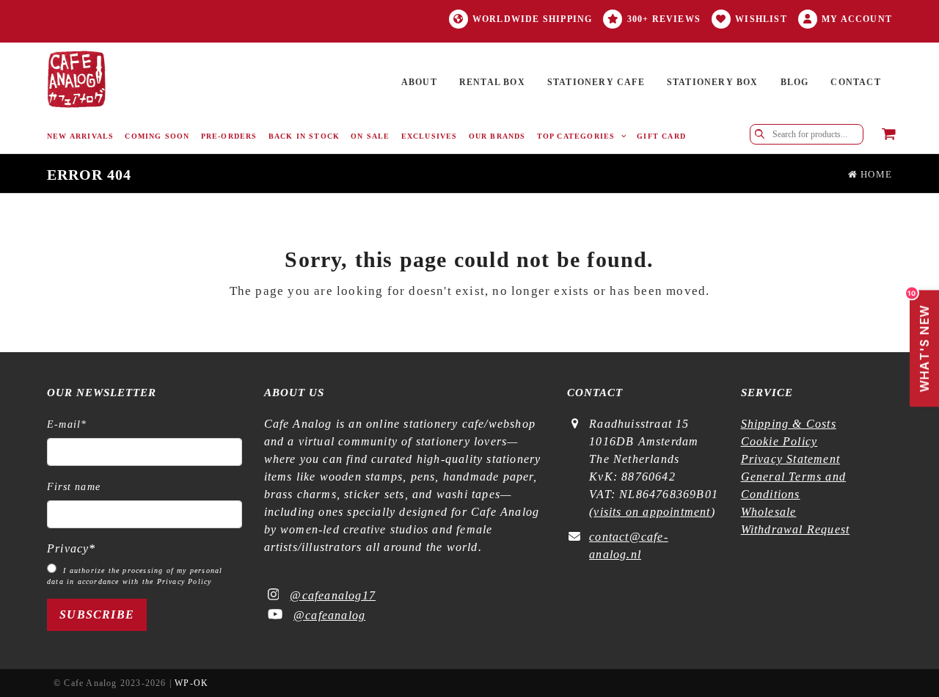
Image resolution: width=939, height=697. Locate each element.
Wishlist (761, 19)
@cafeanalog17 (333, 595)
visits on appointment (651, 512)
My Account (857, 19)
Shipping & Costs (788, 423)
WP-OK (191, 683)
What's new (921, 342)
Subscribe (96, 614)
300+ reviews (664, 19)
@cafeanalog (329, 615)
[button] (889, 135)
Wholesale (769, 512)
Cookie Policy (779, 441)
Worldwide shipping (532, 19)
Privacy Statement (790, 459)
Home (875, 174)
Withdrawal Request (795, 529)
